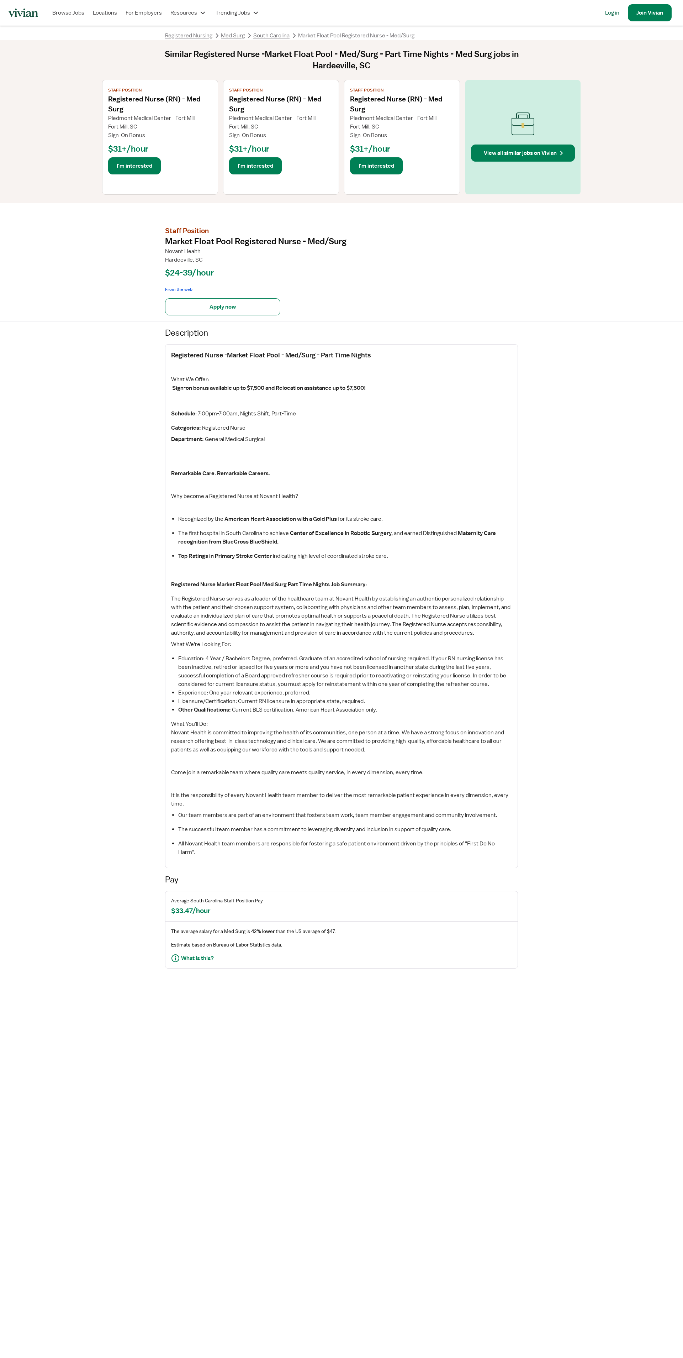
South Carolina (271, 35)
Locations (105, 12)
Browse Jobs (68, 12)
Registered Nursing (188, 35)
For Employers (144, 12)
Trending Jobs (233, 12)
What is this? (197, 958)
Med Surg (233, 35)
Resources (183, 12)
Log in (612, 12)
